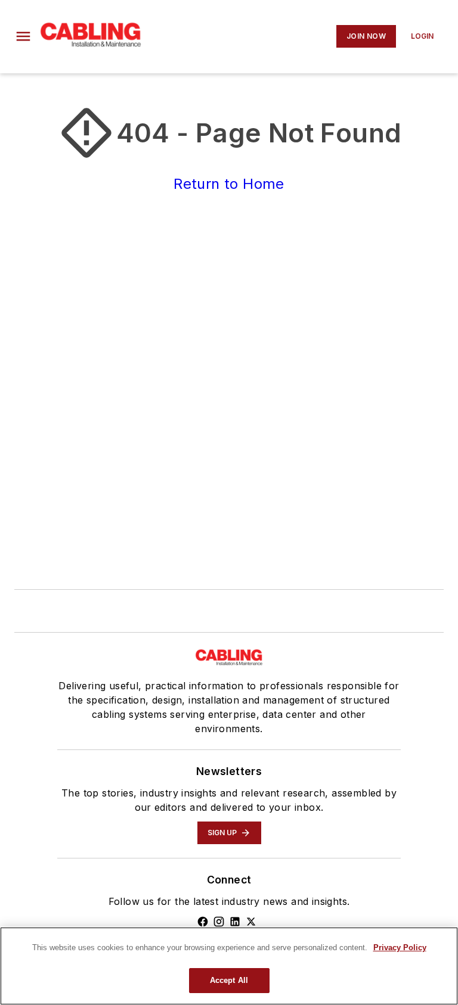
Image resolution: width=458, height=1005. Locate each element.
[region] (229, 966)
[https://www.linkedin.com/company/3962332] (235, 922)
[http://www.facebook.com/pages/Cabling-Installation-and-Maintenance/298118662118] (203, 922)
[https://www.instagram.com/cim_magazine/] (219, 922)
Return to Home (229, 183)
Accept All (229, 980)
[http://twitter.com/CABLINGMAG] (251, 922)
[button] (23, 36)
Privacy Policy (399, 947)
